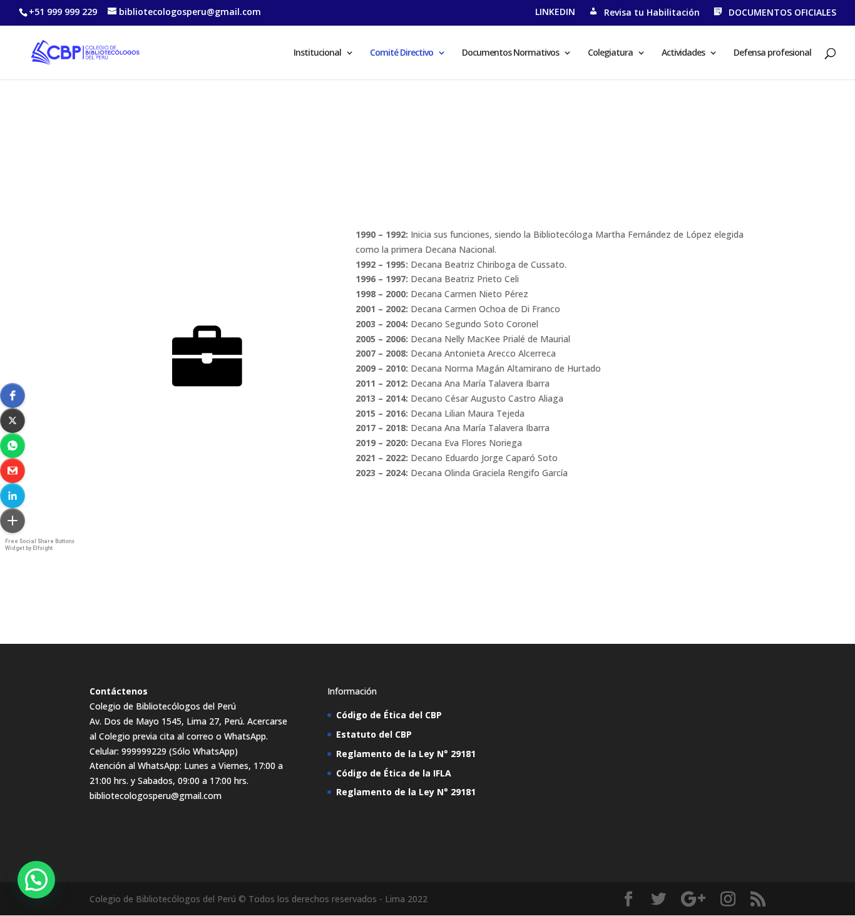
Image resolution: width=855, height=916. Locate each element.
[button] (12, 395)
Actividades (683, 53)
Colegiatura (610, 53)
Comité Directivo (401, 53)
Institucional (317, 53)
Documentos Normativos (510, 53)
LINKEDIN (555, 13)
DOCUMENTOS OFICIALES (782, 12)
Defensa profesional (772, 53)
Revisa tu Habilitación (652, 12)
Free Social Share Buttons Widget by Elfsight (39, 544)
